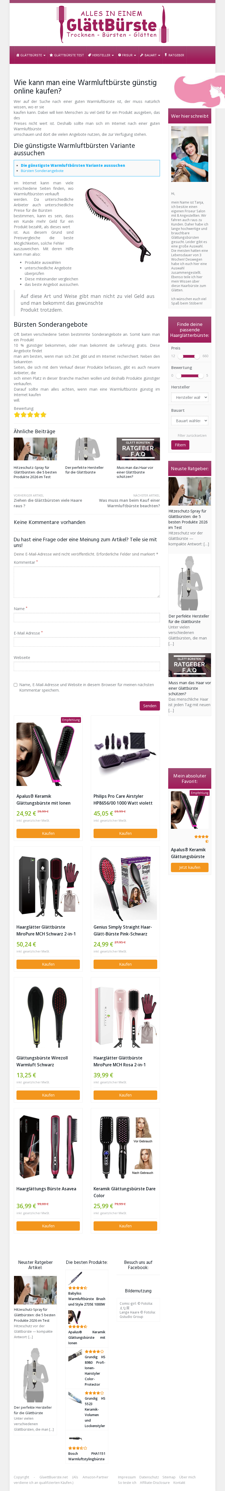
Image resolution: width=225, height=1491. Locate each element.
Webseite (22, 657)
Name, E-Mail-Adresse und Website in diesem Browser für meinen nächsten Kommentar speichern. (86, 687)
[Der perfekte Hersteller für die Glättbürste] (87, 449)
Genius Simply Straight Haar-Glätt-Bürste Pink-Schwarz (123, 930)
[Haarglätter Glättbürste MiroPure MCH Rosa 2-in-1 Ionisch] (125, 1016)
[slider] (180, 356)
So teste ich (127, 1482)
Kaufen (48, 833)
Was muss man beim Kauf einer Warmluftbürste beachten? (129, 501)
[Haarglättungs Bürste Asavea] (48, 1147)
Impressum (127, 1477)
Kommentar (26, 562)
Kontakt (179, 1482)
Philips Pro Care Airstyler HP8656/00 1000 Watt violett (123, 799)
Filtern (180, 444)
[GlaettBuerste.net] (112, 24)
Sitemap (169, 1477)
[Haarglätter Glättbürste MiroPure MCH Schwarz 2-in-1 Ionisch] (48, 885)
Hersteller (180, 387)
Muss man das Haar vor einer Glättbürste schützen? (135, 472)
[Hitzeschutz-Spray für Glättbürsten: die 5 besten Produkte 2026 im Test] (35, 449)
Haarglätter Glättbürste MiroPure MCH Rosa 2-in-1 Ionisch (120, 1061)
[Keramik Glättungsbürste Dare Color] (125, 1147)
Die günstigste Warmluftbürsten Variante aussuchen (73, 165)
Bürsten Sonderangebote (42, 170)
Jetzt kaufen (189, 867)
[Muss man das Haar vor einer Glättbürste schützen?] (138, 449)
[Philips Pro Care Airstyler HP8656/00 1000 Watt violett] (125, 754)
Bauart (178, 410)
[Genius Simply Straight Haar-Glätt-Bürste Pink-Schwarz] (125, 885)
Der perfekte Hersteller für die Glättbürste (84, 470)
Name (20, 608)
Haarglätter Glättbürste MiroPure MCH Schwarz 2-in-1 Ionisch (46, 930)
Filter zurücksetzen (192, 435)
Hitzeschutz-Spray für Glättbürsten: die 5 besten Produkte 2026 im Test (35, 472)
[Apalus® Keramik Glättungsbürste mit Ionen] (48, 754)
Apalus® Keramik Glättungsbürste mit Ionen (43, 799)
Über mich (187, 1477)
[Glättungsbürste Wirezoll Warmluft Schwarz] (48, 1016)
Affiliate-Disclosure (155, 1482)
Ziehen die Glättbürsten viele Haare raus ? (48, 501)
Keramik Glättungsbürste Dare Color (125, 1192)
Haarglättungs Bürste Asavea (46, 1189)
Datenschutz (149, 1477)
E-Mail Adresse (28, 633)
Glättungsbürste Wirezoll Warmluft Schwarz (42, 1061)
